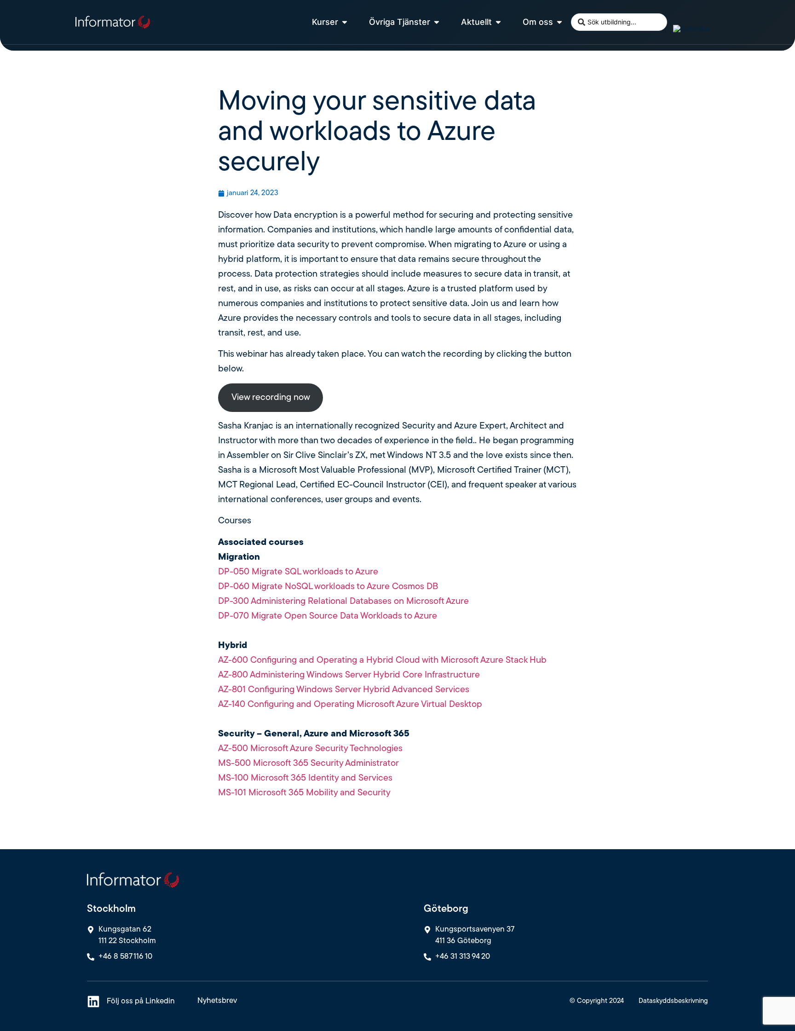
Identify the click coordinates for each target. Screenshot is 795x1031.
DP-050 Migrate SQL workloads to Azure (298, 572)
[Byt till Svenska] (691, 28)
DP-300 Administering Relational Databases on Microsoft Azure (343, 601)
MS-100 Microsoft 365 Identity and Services (305, 778)
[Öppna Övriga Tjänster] (436, 22)
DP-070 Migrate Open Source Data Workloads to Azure (327, 616)
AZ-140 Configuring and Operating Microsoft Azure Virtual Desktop (350, 704)
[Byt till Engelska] (677, 15)
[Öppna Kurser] (344, 22)
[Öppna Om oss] (559, 22)
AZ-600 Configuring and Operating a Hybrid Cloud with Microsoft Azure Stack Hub (382, 660)
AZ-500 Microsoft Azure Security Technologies (310, 748)
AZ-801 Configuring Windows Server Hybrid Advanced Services (343, 690)
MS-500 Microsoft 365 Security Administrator (308, 763)
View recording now (270, 397)
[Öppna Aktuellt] (498, 22)
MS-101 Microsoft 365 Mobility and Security (304, 793)
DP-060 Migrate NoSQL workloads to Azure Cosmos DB (328, 586)
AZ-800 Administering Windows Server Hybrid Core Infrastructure (349, 675)
